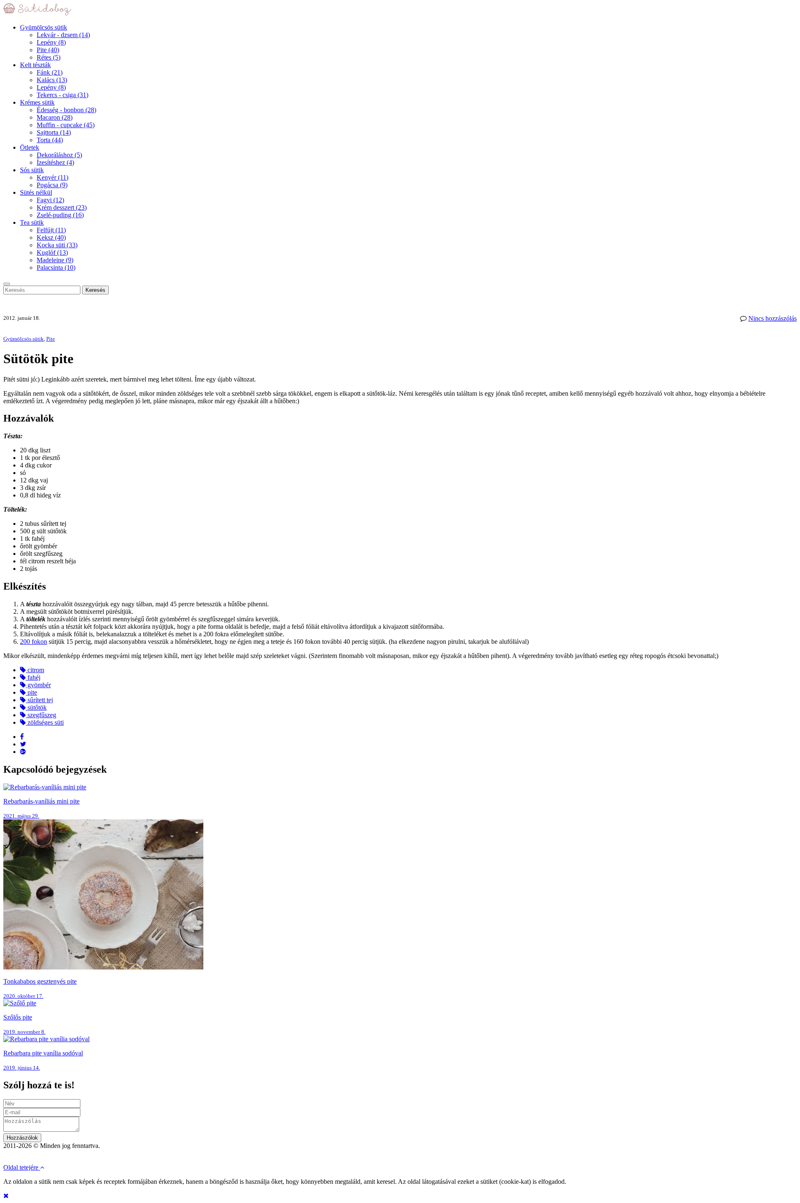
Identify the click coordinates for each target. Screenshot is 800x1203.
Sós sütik (32, 169)
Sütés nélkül (36, 192)
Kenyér (52, 177)
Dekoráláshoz (59, 154)
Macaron (54, 117)
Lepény (51, 42)
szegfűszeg (41, 714)
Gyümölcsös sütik (43, 27)
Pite (48, 49)
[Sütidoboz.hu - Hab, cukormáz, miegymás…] (37, 13)
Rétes (48, 57)
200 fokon (33, 641)
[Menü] (6, 284)
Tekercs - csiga (62, 94)
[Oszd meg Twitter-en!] (23, 744)
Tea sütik (32, 222)
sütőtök (36, 707)
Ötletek (29, 147)
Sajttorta (54, 132)
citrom (35, 669)
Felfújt (51, 230)
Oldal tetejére (21, 1167)
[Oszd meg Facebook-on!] (22, 736)
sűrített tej (39, 699)
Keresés (95, 290)
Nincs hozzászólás (772, 318)
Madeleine (55, 260)
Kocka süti (57, 245)
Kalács (52, 79)
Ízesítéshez (55, 162)
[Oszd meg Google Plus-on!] (23, 751)
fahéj (33, 677)
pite (31, 692)
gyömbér (38, 684)
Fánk (49, 72)
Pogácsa (52, 184)
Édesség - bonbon (66, 109)
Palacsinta (56, 267)
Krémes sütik (37, 102)
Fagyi (50, 199)
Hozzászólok (22, 1138)
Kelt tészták (35, 64)
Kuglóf (52, 252)
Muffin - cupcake (66, 124)
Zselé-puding (60, 214)
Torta (50, 139)
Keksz (51, 237)
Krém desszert (62, 207)
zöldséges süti (45, 722)
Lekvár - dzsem (63, 34)
